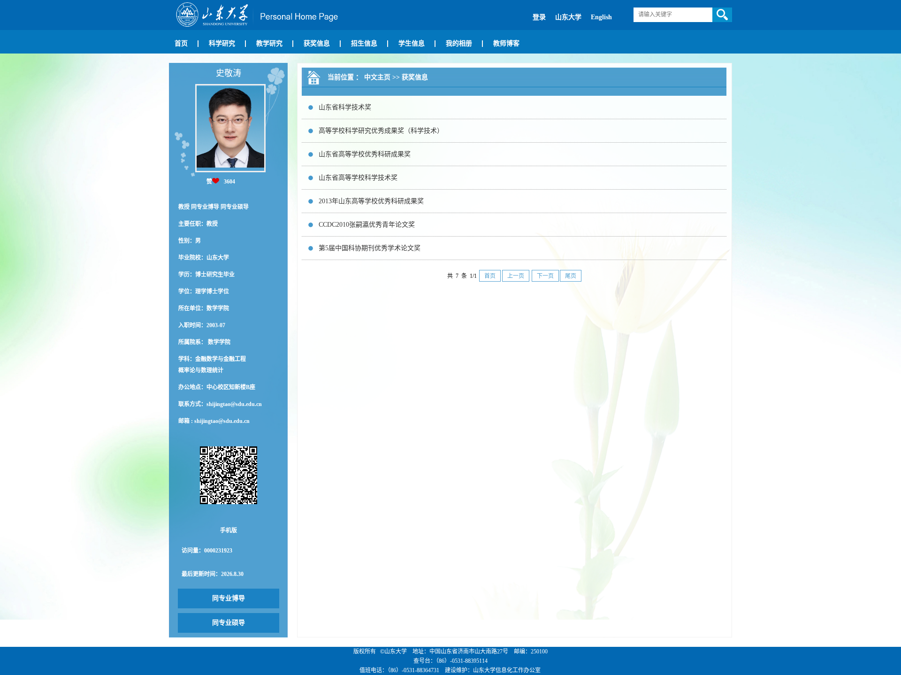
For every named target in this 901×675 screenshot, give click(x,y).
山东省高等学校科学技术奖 (358, 177)
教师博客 (506, 43)
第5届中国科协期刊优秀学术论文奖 (369, 248)
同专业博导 (228, 598)
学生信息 (411, 43)
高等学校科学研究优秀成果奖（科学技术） (381, 130)
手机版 (228, 530)
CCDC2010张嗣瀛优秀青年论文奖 (367, 224)
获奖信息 (317, 43)
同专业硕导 (228, 622)
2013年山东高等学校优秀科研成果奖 (371, 201)
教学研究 (269, 43)
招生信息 (364, 43)
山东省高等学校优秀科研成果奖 (365, 154)
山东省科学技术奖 (345, 107)
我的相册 (459, 43)
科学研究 (222, 43)
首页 (181, 43)
